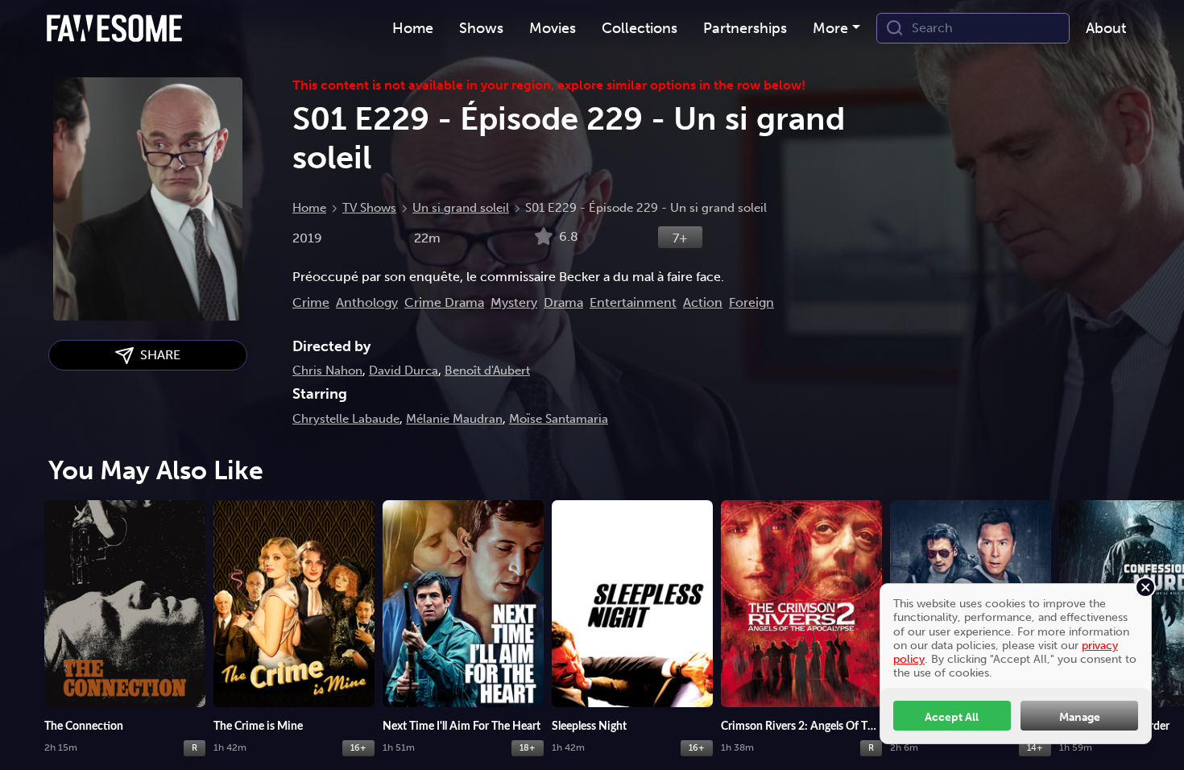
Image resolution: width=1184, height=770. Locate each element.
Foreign (751, 302)
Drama (563, 302)
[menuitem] (412, 28)
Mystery (514, 302)
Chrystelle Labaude (345, 419)
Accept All (952, 717)
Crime (310, 302)
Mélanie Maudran (454, 419)
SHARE (157, 354)
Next (1164, 616)
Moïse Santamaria (558, 419)
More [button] (830, 28)
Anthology (367, 302)
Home (309, 208)
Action (702, 302)
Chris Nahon (327, 370)
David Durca (403, 370)
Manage (1079, 717)
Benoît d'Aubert (487, 370)
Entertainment (633, 302)
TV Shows (369, 208)
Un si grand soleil (460, 208)
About (1106, 28)
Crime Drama (444, 302)
